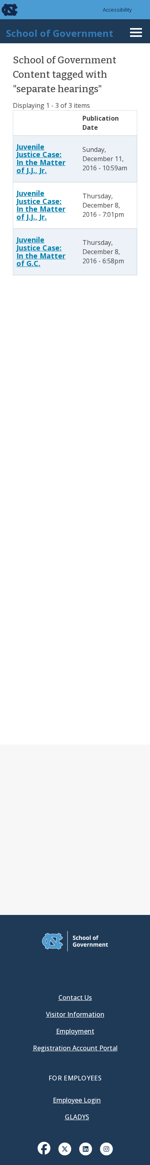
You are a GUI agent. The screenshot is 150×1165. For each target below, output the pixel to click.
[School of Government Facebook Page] (44, 1148)
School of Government (59, 33)
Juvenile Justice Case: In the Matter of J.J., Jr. (41, 158)
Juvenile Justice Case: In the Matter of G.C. (41, 251)
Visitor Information (75, 1014)
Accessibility (117, 9)
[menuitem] (44, 1154)
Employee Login (77, 1100)
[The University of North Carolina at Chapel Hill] (5, 9)
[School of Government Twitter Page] (65, 1148)
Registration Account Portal (75, 1048)
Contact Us (75, 997)
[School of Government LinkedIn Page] (86, 1148)
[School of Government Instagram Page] (106, 1148)
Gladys (77, 1117)
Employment (75, 1031)
